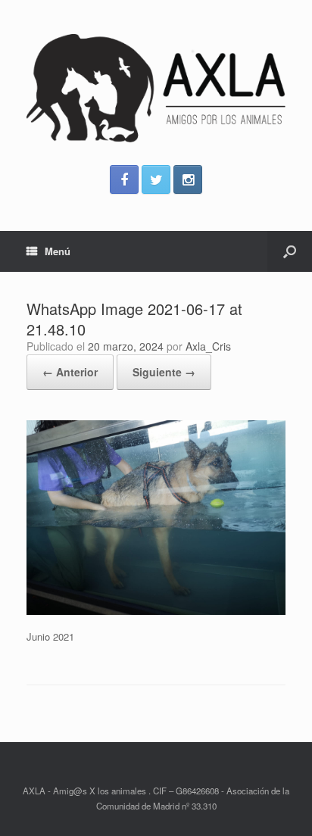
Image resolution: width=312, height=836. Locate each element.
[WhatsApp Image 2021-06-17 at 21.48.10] (156, 611)
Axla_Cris (208, 346)
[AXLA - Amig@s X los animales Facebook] (124, 179)
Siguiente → (164, 371)
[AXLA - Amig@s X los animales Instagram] (187, 179)
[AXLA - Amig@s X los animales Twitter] (156, 179)
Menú (57, 251)
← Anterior (70, 371)
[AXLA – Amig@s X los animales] (156, 88)
